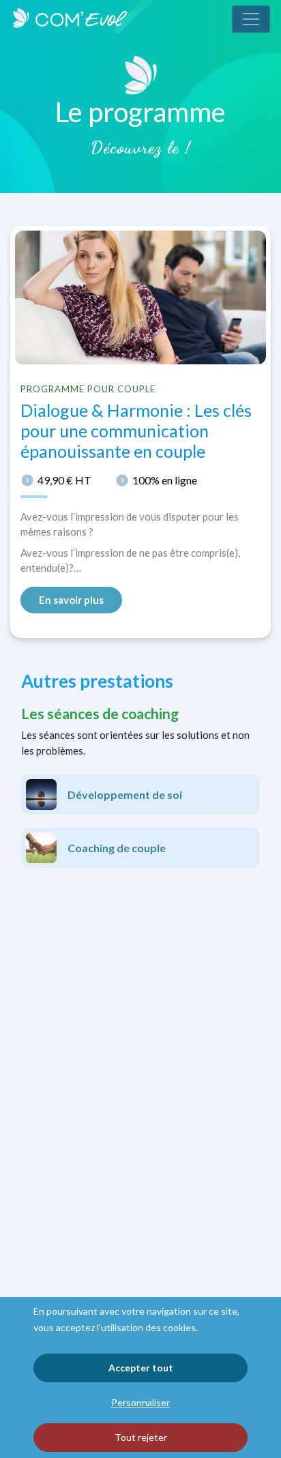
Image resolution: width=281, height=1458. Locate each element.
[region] (140, 1377)
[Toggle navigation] (251, 19)
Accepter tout (140, 1367)
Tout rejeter (141, 1437)
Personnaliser (140, 1402)
